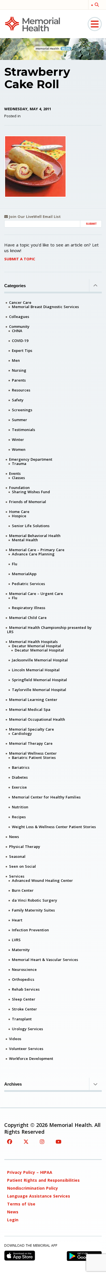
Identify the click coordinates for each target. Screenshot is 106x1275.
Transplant (22, 1018)
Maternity (21, 949)
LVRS (16, 939)
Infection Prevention (30, 929)
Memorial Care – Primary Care (36, 549)
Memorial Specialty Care (31, 729)
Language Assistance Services (38, 1196)
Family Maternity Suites (33, 910)
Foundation (19, 487)
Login (12, 1219)
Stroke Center (24, 1009)
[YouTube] (58, 1141)
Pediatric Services (28, 583)
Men (16, 360)
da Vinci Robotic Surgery (34, 900)
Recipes (19, 816)
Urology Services (27, 1028)
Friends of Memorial (27, 501)
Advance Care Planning (33, 554)
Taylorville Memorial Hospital (39, 689)
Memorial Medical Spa (29, 709)
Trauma (19, 463)
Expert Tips (22, 350)
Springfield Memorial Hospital (39, 679)
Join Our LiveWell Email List (34, 216)
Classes (18, 477)
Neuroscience (24, 969)
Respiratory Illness (28, 607)
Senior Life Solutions (30, 525)
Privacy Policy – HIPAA (29, 1172)
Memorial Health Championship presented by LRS (49, 629)
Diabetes (20, 777)
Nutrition (20, 806)
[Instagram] (42, 1141)
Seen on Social (22, 866)
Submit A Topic (19, 258)
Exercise (19, 787)
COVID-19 (20, 340)
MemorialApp (24, 573)
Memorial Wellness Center (33, 753)
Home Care (19, 511)
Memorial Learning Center (33, 699)
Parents (19, 380)
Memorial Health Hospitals (33, 641)
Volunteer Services (26, 1048)
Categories (15, 285)
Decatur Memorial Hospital (36, 645)
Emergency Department (30, 459)
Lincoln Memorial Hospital (36, 669)
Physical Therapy (24, 846)
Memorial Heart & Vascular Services (45, 959)
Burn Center (23, 890)
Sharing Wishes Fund (31, 491)
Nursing (19, 370)
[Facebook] (9, 1141)
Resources (21, 390)
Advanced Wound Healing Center (42, 880)
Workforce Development (31, 1058)
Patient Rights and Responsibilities (43, 1180)
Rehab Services (26, 989)
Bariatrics (20, 767)
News (14, 836)
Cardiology (22, 733)
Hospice (19, 515)
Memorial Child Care (28, 617)
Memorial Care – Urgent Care (36, 593)
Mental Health (25, 539)
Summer (19, 419)
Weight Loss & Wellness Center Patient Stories (54, 826)
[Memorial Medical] (32, 23)
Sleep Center (23, 999)
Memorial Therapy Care (31, 743)
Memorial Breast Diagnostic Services (45, 306)
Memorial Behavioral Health (34, 535)
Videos (15, 1038)
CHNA (17, 330)
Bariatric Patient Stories (34, 757)
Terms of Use (21, 1204)
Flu (14, 563)
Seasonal (17, 856)
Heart (17, 920)
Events (15, 473)
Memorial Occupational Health (37, 719)
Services (16, 876)
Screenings (22, 409)
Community (19, 326)
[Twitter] (26, 1141)
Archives (13, 1084)
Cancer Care (20, 302)
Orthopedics (23, 979)
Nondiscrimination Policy (32, 1188)
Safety (17, 399)
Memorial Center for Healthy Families (46, 797)
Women (18, 449)
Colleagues (19, 316)
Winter (18, 439)
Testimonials (23, 429)
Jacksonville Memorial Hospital (40, 660)
